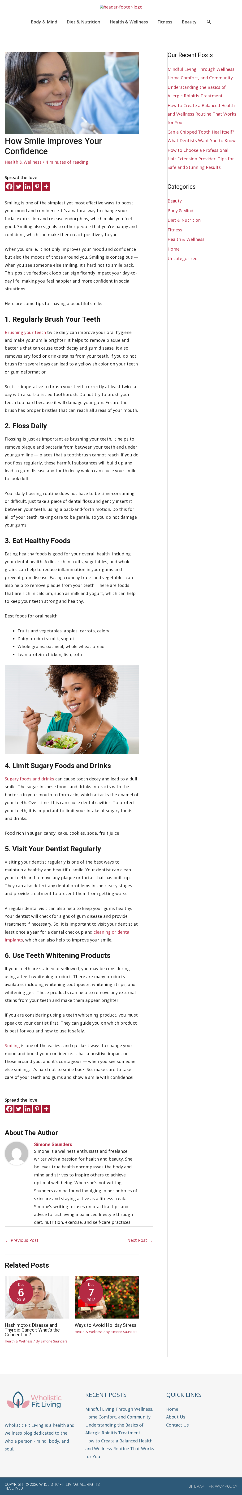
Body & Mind (180, 210)
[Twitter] (18, 186)
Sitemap (196, 1486)
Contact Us (177, 1425)
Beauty (175, 201)
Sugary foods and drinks (30, 779)
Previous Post (22, 1240)
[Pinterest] (37, 186)
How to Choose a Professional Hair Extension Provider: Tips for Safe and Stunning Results (201, 158)
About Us (175, 1417)
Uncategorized (183, 258)
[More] (46, 186)
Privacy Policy (223, 1486)
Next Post (140, 1240)
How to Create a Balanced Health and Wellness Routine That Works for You (202, 114)
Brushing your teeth (25, 332)
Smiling (12, 1045)
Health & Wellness (23, 162)
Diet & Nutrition (184, 220)
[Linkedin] (28, 186)
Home (174, 249)
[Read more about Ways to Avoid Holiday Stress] (107, 1296)
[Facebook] (9, 186)
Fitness (175, 230)
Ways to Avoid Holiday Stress (105, 1325)
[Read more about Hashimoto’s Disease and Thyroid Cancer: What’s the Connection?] (37, 1296)
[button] (209, 22)
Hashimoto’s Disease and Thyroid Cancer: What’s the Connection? (32, 1329)
